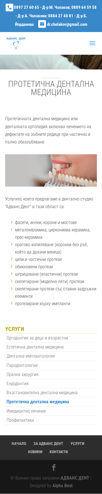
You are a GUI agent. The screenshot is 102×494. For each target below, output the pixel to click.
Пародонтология (22, 365)
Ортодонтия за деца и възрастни (37, 338)
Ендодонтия (18, 383)
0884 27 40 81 (60, 15)
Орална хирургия (23, 374)
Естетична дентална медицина (35, 347)
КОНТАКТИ (59, 451)
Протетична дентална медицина (38, 401)
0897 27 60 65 (26, 7)
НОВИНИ (35, 451)
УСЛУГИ (77, 443)
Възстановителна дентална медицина (42, 392)
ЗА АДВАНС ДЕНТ (48, 443)
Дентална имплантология (31, 356)
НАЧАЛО (19, 443)
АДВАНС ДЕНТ (75, 478)
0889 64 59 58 (84, 7)
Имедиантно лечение (26, 411)
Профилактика (20, 420)
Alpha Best (62, 485)
